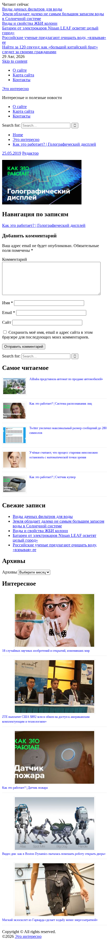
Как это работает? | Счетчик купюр (52, 477)
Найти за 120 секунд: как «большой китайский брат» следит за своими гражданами (50, 49)
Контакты (21, 79)
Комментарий (14, 259)
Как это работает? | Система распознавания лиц (60, 403)
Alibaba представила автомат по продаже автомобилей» (66, 379)
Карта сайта (23, 75)
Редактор (30, 153)
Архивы (9, 572)
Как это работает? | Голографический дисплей (43, 225)
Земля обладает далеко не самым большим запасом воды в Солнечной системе (58, 523)
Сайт (6, 322)
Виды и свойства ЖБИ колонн (29, 23)
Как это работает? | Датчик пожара (25, 788)
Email (8, 312)
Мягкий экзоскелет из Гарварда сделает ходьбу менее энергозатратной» (50, 920)
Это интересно (15, 88)
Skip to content (14, 61)
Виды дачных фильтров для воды (32, 9)
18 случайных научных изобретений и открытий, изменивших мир (46, 651)
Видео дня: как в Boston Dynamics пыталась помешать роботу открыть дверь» (54, 854)
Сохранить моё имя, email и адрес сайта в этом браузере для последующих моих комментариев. (47, 334)
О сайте (20, 70)
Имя (7, 303)
